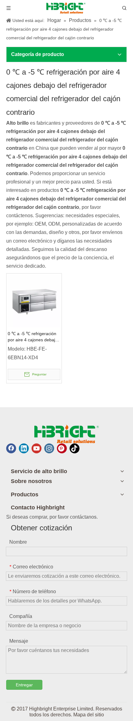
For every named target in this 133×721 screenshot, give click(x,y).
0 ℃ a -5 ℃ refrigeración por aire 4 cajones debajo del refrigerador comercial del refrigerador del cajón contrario (33, 337)
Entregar (24, 684)
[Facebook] (11, 448)
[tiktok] (74, 448)
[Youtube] (36, 448)
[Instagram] (49, 448)
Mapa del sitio (88, 714)
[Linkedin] (24, 448)
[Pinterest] (62, 448)
